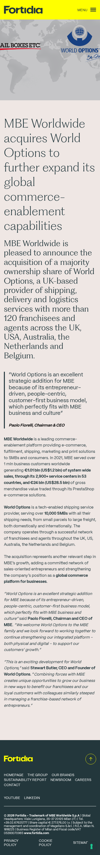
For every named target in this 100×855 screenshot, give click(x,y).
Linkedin (32, 798)
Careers (83, 780)
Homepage (14, 775)
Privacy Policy (11, 843)
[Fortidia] (27, 10)
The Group (37, 775)
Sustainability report (25, 780)
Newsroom (60, 780)
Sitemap (80, 843)
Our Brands (63, 775)
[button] (90, 759)
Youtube (12, 798)
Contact (12, 785)
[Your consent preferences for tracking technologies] (91, 846)
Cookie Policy (45, 843)
